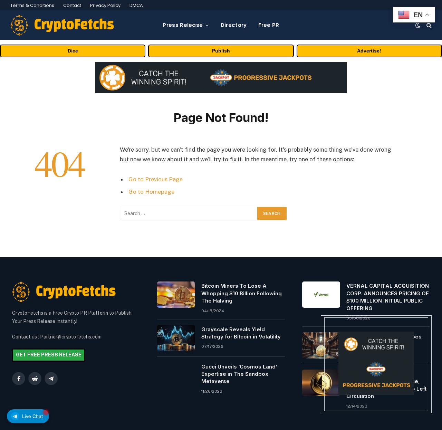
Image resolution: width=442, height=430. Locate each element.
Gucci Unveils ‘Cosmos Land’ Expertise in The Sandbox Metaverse (239, 374)
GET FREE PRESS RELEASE (48, 354)
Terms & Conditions (32, 5)
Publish (221, 51)
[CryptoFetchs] (62, 25)
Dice (73, 51)
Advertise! (369, 51)
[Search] (428, 25)
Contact (72, 5)
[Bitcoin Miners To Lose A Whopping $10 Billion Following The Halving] (176, 294)
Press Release (183, 25)
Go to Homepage (151, 191)
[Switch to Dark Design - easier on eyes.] (418, 25)
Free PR (268, 25)
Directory (234, 25)
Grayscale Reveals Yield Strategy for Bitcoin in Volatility (241, 333)
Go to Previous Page (155, 179)
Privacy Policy (105, 5)
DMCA (136, 5)
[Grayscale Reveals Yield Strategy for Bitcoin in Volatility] (176, 338)
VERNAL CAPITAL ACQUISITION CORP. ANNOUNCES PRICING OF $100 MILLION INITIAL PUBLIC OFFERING (387, 297)
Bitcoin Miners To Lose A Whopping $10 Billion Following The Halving (241, 293)
